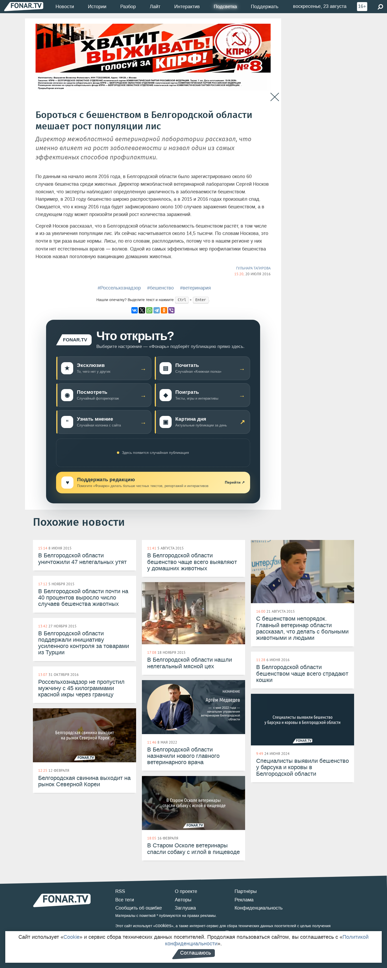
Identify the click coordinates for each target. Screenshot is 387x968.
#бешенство (160, 288)
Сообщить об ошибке (138, 908)
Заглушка (185, 908)
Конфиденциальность (258, 908)
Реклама (244, 900)
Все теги (124, 900)
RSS (120, 891)
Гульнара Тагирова (253, 268)
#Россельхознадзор (119, 288)
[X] (142, 310)
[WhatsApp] (149, 310)
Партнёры (246, 891)
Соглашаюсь (195, 952)
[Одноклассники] (164, 310)
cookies (163, 925)
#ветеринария (195, 288)
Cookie (71, 936)
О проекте (186, 891)
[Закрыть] (274, 97)
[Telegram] (156, 310)
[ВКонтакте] (134, 310)
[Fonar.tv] (23, 6)
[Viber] (171, 310)
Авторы (183, 900)
